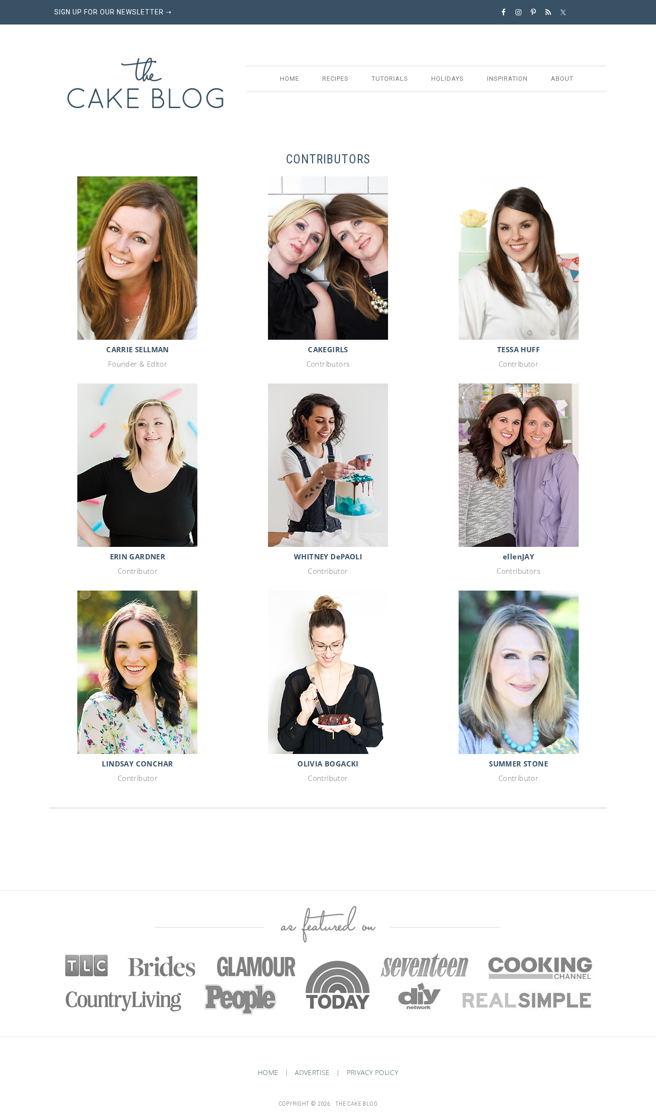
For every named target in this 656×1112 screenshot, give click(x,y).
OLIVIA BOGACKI (328, 763)
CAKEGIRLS (328, 349)
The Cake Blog (145, 83)
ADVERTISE (312, 1072)
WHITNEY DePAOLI (328, 556)
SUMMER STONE (518, 763)
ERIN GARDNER (138, 556)
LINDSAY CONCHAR (137, 763)
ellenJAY (518, 556)
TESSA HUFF (518, 349)
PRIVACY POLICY (373, 1072)
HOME (268, 1072)
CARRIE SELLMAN (137, 349)
